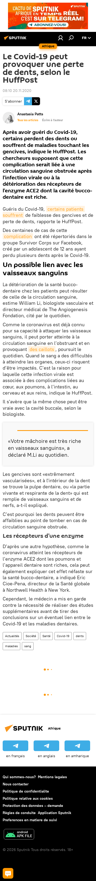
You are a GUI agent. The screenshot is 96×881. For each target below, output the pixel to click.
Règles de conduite (19, 812)
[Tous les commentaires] (8, 873)
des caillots (42, 349)
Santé (46, 636)
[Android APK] (19, 835)
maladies (11, 646)
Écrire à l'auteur (52, 120)
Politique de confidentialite (26, 791)
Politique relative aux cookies (28, 798)
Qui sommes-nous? (19, 776)
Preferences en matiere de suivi (30, 820)
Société (31, 636)
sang (27, 646)
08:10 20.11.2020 (17, 90)
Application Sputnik (54, 812)
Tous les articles (27, 120)
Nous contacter (16, 784)
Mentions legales (52, 776)
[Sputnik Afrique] (16, 39)
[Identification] (60, 37)
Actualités (12, 636)
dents (80, 636)
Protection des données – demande (33, 805)
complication (18, 236)
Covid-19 (63, 636)
